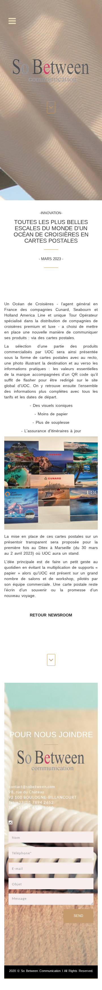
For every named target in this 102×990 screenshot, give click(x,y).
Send (78, 916)
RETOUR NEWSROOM (51, 615)
